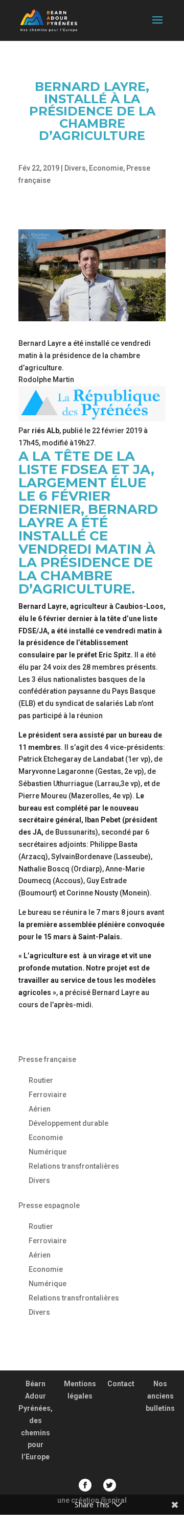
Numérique (47, 1152)
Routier (41, 1080)
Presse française (47, 1059)
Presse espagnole (49, 1205)
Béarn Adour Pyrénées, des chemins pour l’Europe (35, 1420)
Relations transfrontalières (74, 1166)
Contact (120, 1384)
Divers (75, 168)
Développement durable (68, 1123)
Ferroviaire (47, 1095)
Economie (106, 168)
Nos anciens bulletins (160, 1396)
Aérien (40, 1109)
